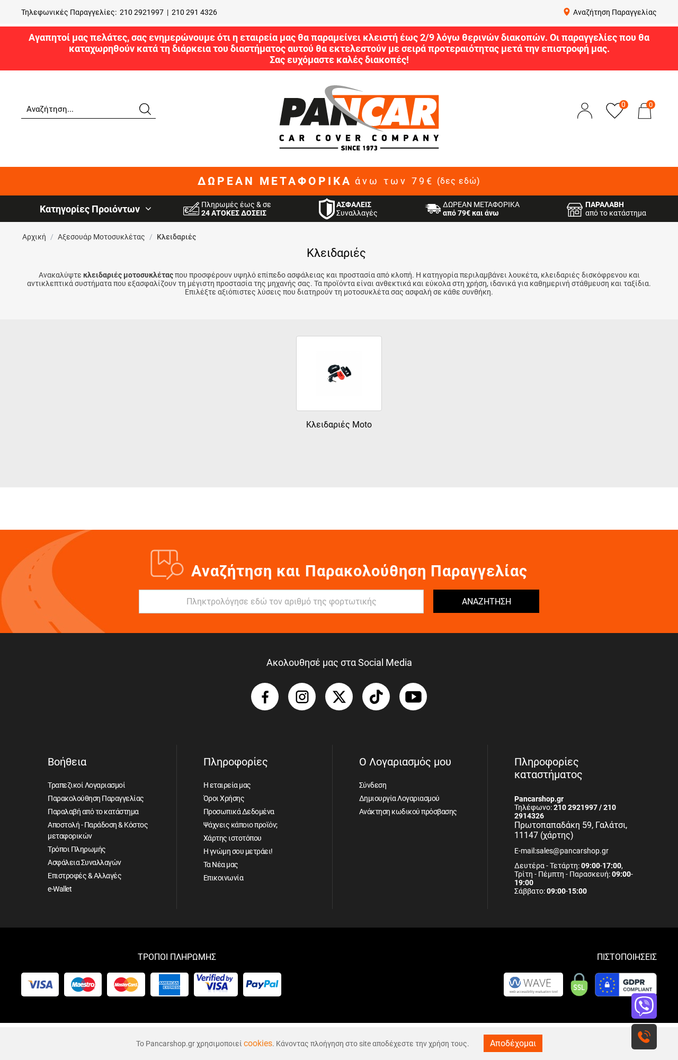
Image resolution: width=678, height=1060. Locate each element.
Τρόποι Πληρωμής (77, 849)
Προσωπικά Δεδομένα (238, 811)
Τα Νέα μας (220, 864)
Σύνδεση (373, 785)
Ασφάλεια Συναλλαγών (84, 862)
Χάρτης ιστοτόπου (232, 838)
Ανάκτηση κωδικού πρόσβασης (408, 811)
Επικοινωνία (223, 878)
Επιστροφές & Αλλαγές (84, 875)
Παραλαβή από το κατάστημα (93, 811)
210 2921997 (142, 12)
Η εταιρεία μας (227, 785)
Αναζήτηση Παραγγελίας (615, 12)
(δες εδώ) (458, 181)
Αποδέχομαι (513, 1043)
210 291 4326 (194, 12)
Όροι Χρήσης (224, 798)
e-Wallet (60, 889)
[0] (645, 121)
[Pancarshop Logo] (359, 117)
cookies (258, 1043)
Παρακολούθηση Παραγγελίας (96, 798)
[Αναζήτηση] (144, 108)
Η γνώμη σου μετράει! (238, 851)
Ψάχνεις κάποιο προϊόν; (240, 825)
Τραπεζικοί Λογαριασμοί (86, 785)
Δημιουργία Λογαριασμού (399, 798)
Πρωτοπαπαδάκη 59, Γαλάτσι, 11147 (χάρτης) (570, 830)
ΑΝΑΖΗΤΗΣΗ (486, 601)
